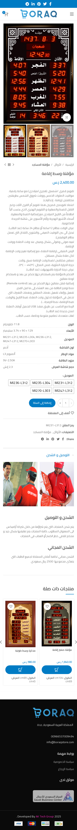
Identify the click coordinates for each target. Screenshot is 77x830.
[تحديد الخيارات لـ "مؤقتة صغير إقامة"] (57, 669)
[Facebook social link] (50, 4)
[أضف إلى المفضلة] (47, 606)
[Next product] (5, 165)
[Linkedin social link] (33, 4)
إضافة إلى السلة (42, 402)
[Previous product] (13, 165)
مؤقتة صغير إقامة (62, 649)
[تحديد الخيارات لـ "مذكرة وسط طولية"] (20, 669)
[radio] (63, 383)
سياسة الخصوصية (63, 761)
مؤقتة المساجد (41, 165)
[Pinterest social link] (39, 4)
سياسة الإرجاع (66, 769)
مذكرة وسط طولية (25, 650)
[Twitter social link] (45, 4)
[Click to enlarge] (67, 117)
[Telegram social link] (27, 4)
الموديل (69, 375)
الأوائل (57, 165)
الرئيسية (69, 165)
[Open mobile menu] (72, 14)
